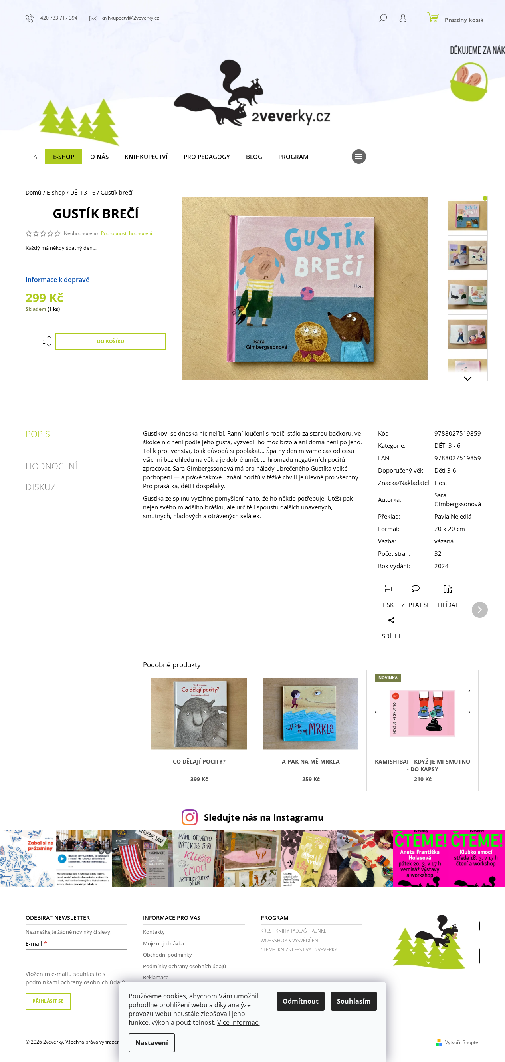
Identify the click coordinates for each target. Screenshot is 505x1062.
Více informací (238, 1022)
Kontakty (154, 931)
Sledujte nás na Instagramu (263, 817)
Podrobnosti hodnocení (126, 233)
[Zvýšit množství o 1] (49, 337)
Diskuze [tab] (43, 486)
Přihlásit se (48, 1001)
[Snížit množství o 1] (49, 346)
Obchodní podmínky (167, 954)
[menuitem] (35, 156)
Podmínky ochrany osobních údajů (184, 966)
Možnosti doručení (118, 279)
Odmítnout (301, 1001)
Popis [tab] (38, 433)
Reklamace (155, 977)
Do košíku (110, 341)
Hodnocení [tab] (51, 466)
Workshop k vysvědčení (290, 940)
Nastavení (151, 1042)
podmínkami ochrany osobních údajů (75, 982)
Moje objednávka (163, 943)
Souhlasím (354, 1001)
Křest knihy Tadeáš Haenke (294, 930)
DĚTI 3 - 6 (447, 445)
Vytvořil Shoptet (462, 1042)
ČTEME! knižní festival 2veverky (299, 949)
